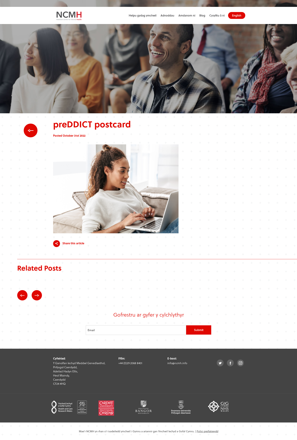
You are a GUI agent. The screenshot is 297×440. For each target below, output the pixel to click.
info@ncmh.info (177, 363)
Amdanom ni (186, 15)
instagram (240, 362)
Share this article (73, 243)
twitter (220, 362)
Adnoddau (167, 15)
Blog (202, 15)
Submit (199, 330)
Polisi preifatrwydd (207, 431)
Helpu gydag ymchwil (142, 15)
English (236, 15)
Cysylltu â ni (217, 15)
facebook (230, 362)
